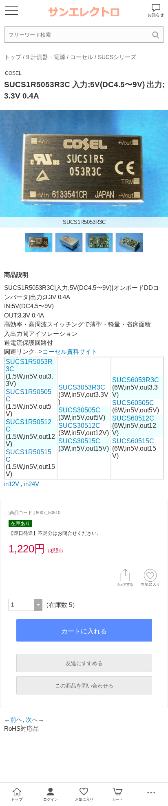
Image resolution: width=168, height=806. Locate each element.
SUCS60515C (133, 441)
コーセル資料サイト (69, 351)
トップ (12, 57)
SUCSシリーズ (117, 57)
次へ (32, 719)
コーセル (81, 57)
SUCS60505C (133, 402)
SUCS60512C (133, 418)
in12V (11, 483)
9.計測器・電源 (45, 57)
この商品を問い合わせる (84, 686)
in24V (31, 483)
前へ (16, 719)
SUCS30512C (79, 425)
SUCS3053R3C (81, 387)
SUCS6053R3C (135, 380)
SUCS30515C (79, 441)
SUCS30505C (79, 410)
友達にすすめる (84, 663)
